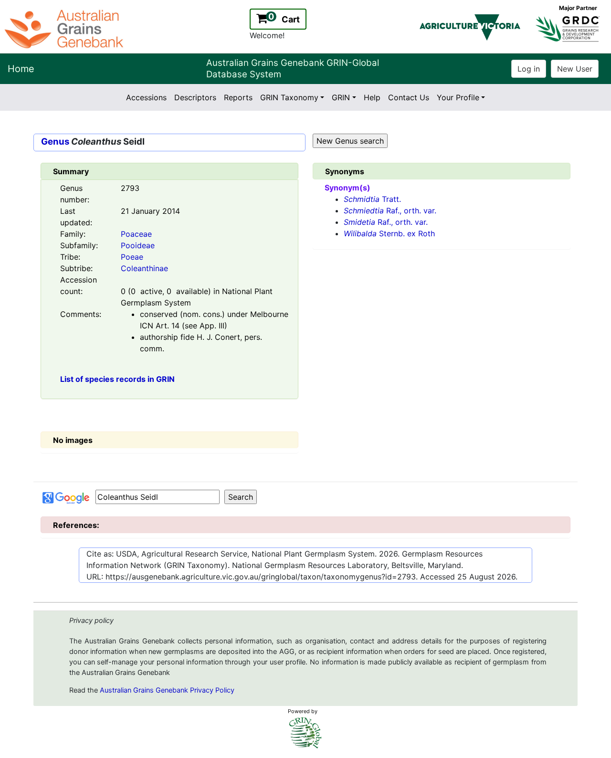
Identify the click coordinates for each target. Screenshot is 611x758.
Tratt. (372, 199)
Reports (238, 97)
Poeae (132, 257)
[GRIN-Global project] (305, 732)
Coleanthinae (144, 268)
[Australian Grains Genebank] (65, 28)
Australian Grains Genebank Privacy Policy (167, 690)
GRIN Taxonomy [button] (289, 97)
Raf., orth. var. (390, 210)
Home (21, 68)
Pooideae (138, 245)
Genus (55, 141)
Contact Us (408, 97)
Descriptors (195, 97)
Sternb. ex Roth (389, 233)
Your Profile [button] (458, 97)
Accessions (146, 97)
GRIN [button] (341, 97)
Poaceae (136, 234)
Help (372, 97)
